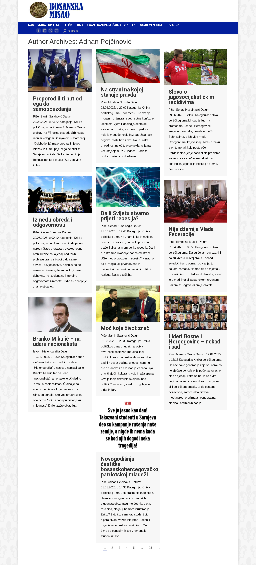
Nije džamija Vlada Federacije (191, 232)
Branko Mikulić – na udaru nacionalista (57, 341)
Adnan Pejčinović (105, 41)
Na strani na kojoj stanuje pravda (122, 92)
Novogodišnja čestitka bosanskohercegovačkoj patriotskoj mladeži (130, 467)
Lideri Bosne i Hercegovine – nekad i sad (194, 341)
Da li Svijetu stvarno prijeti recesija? (125, 216)
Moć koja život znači (126, 328)
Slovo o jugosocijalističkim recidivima (191, 97)
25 (150, 547)
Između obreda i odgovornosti (52, 222)
